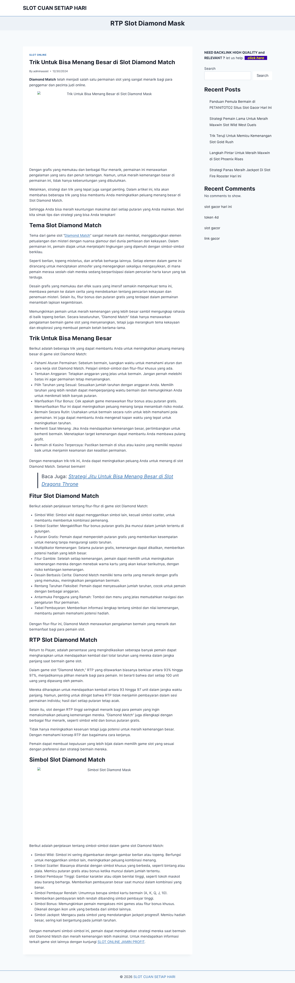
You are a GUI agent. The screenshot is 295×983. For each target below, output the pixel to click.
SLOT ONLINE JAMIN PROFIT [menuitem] (121, 942)
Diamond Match (77, 235)
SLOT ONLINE (38, 54)
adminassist (41, 71)
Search (210, 69)
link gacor (212, 238)
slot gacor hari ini (218, 207)
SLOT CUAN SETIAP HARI (154, 977)
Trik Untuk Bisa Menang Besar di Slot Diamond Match (102, 62)
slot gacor (212, 228)
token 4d (211, 217)
